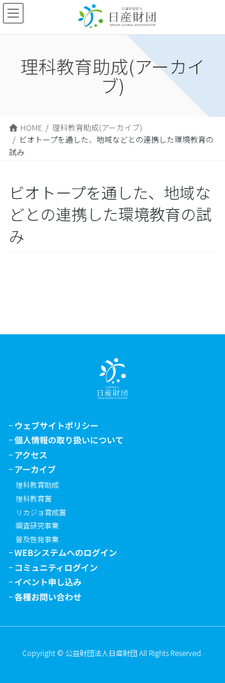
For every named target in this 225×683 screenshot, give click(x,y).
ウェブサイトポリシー (56, 425)
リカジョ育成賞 (41, 512)
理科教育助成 (37, 484)
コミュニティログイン (56, 567)
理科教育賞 (34, 498)
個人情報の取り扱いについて (69, 440)
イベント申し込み (48, 582)
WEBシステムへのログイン (65, 552)
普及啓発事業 (37, 539)
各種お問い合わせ (48, 597)
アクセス (30, 455)
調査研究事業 (37, 525)
